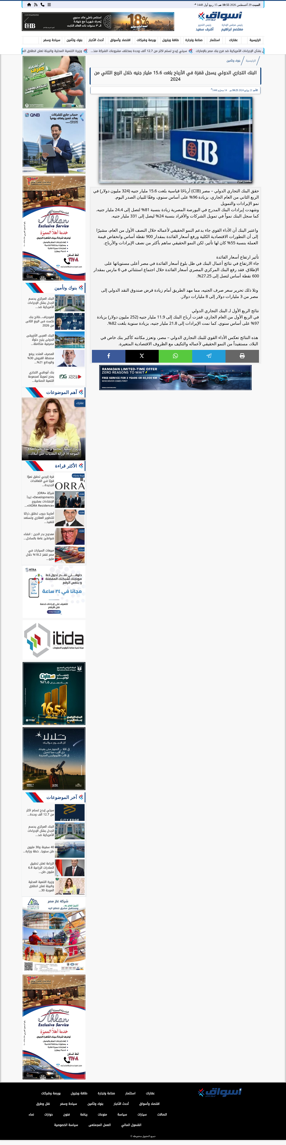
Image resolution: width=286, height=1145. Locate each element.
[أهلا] (54, 229)
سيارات (142, 1114)
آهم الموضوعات (61, 392)
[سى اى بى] (98, 21)
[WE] (175, 377)
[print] (242, 356)
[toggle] (30, 39)
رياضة (84, 1114)
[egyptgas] (54, 935)
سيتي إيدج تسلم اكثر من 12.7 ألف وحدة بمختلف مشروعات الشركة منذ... (177, 51)
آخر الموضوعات (61, 797)
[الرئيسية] (29, 4)
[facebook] (108, 356)
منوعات (102, 1114)
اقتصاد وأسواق (120, 40)
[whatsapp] (175, 356)
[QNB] (54, 143)
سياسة (122, 1114)
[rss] (35, 4)
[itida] (54, 640)
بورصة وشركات (146, 40)
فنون (66, 1114)
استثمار (215, 40)
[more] (49, 4)
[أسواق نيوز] (219, 17)
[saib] (54, 759)
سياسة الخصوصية (66, 1125)
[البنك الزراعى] (54, 694)
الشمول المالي (131, 1125)
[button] (26, 21)
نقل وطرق (43, 1104)
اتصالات (162, 1114)
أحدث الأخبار (96, 40)
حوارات (48, 1114)
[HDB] (54, 83)
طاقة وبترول (170, 40)
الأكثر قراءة (66, 465)
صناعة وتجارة (193, 40)
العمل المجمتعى (100, 1125)
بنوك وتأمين (74, 40)
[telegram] (209, 356)
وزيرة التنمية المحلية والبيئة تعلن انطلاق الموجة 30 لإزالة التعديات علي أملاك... (67, 51)
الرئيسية (255, 40)
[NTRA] (54, 592)
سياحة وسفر (51, 40)
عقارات (233, 40)
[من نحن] (42, 4)
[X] (142, 356)
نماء (31, 1114)
